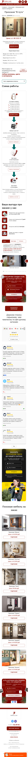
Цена (4, 241)
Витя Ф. (8, 430)
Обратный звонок (14, 728)
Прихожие (11, 7)
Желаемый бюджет (15, 289)
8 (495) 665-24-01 (14, 107)
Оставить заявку (14, 114)
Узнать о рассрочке (14, 169)
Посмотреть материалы (14, 308)
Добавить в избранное (14, 740)
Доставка (13, 241)
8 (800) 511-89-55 (15, 105)
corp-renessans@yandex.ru (14, 731)
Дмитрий (9, 363)
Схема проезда (14, 737)
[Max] (15, 500)
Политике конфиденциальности (14, 698)
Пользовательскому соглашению (11, 298)
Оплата (21, 241)
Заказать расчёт (14, 46)
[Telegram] (13, 500)
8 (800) (14, 725)
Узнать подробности (23, 71)
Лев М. (8, 379)
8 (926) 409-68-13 (14, 109)
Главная (4, 7)
